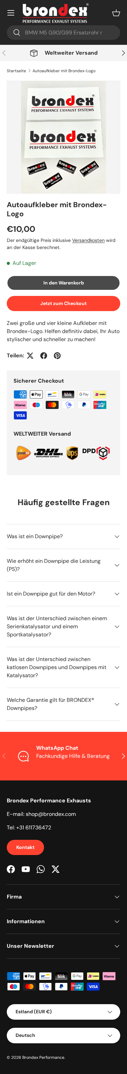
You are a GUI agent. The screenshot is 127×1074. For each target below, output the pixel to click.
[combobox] (63, 32)
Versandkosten (88, 240)
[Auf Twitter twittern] (30, 355)
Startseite (16, 71)
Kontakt (25, 847)
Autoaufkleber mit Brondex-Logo (64, 71)
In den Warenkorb (63, 283)
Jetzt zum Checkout (63, 303)
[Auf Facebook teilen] (43, 355)
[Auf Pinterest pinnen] (57, 355)
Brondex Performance (43, 1057)
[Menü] (10, 12)
